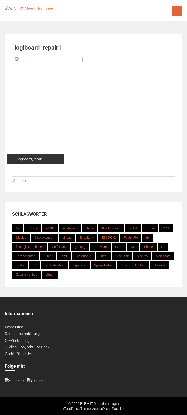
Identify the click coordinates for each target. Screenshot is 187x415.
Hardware (100, 247)
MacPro (142, 256)
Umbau (140, 265)
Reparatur (79, 265)
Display (21, 237)
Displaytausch (44, 237)
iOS (132, 247)
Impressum (14, 327)
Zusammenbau (26, 274)
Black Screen (111, 228)
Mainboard (163, 256)
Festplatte (131, 237)
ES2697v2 (109, 237)
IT (162, 247)
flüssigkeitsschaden (30, 247)
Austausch (70, 228)
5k (17, 228)
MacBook (122, 256)
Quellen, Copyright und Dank (27, 347)
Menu (177, 11)
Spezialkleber (103, 265)
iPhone (148, 247)
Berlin (90, 228)
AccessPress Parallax (108, 409)
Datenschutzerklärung (22, 334)
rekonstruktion (54, 265)
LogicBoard (83, 256)
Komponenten (25, 256)
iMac (118, 247)
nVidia (20, 265)
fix (147, 237)
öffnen (50, 274)
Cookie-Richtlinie (18, 354)
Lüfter (103, 256)
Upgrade (159, 265)
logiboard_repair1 (31, 159)
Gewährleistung (17, 340)
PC (35, 265)
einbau (67, 237)
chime (150, 228)
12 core (32, 228)
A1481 (50, 228)
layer (64, 256)
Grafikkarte (59, 247)
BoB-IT (133, 228)
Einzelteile (87, 237)
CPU (166, 228)
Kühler (48, 256)
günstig (80, 247)
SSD (124, 265)
